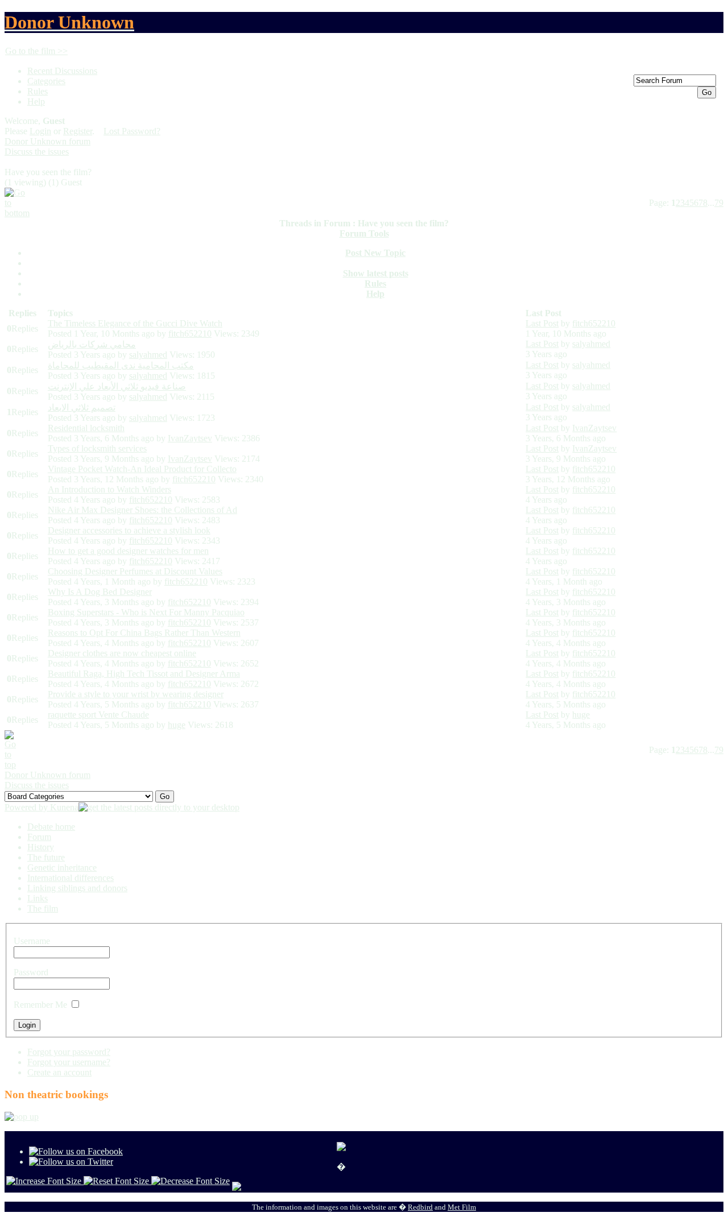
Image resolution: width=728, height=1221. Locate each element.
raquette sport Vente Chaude (98, 714)
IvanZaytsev (190, 438)
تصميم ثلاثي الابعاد (81, 407)
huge (176, 725)
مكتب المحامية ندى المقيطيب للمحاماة (121, 365)
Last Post (542, 323)
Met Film (462, 1207)
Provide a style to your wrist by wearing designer (136, 694)
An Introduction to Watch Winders (109, 489)
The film (42, 908)
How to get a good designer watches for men (128, 551)
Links (37, 898)
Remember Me (40, 1004)
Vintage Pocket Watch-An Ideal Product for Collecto (142, 469)
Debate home (51, 826)
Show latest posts (375, 273)
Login (40, 131)
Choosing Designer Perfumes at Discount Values (135, 571)
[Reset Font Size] (117, 1181)
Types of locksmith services (97, 448)
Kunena (64, 807)
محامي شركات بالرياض (92, 344)
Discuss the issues (37, 151)
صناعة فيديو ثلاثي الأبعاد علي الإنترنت (117, 386)
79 (718, 203)
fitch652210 (190, 333)
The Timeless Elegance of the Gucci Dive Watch (135, 323)
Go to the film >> (36, 51)
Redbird (420, 1207)
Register (77, 131)
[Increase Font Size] (45, 1181)
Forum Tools (364, 233)
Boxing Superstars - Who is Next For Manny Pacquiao (146, 612)
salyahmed (148, 354)
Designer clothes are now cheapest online (122, 653)
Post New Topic (375, 253)
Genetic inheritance (62, 867)
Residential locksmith (86, 428)
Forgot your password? (68, 1052)
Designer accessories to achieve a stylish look (129, 530)
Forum (39, 837)
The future (46, 857)
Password (31, 972)
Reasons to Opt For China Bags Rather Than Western (144, 633)
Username (32, 941)
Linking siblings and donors (77, 888)
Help (375, 294)
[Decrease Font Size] (190, 1181)
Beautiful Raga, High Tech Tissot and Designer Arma (144, 673)
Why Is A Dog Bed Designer (100, 592)
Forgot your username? (68, 1062)
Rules (375, 283)
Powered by (27, 807)
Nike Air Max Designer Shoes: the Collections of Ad (142, 510)
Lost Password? (132, 131)
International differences (70, 878)
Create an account (59, 1072)
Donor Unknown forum (47, 141)
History (40, 847)
